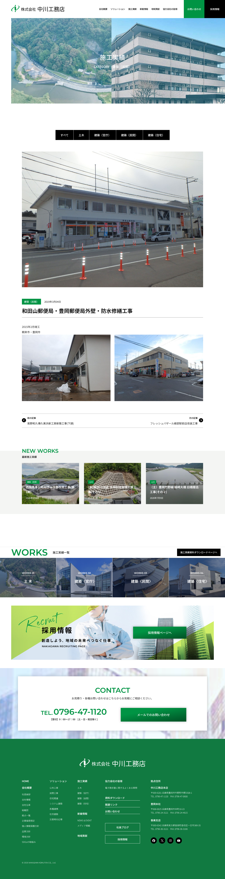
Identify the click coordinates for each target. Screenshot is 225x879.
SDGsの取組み (29, 841)
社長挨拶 (26, 794)
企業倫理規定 (28, 820)
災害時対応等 (56, 819)
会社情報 (26, 799)
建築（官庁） (102, 135)
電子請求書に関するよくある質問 (121, 787)
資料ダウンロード (115, 798)
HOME (25, 781)
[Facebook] (154, 840)
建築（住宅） (156, 135)
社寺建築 (54, 814)
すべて (64, 135)
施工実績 (132, 9)
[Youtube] (179, 840)
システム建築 (56, 803)
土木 (81, 135)
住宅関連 (54, 798)
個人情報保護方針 (30, 826)
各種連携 (54, 808)
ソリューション (118, 9)
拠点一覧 (26, 815)
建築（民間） (122, 66)
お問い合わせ (112, 811)
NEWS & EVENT (84, 820)
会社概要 (103, 9)
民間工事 (54, 793)
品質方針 (26, 831)
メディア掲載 (83, 825)
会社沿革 (26, 804)
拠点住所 (156, 781)
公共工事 (54, 787)
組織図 (25, 810)
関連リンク (111, 804)
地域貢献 (155, 9)
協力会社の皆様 (170, 9)
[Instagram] (170, 840)
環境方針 (26, 836)
